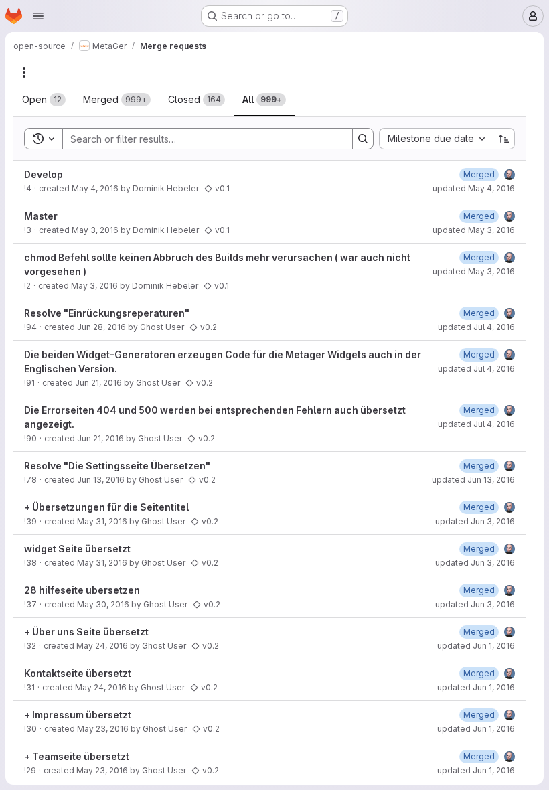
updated (474, 188)
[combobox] (436, 138)
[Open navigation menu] (38, 16)
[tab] (43, 99)
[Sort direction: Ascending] (504, 138)
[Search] (363, 138)
